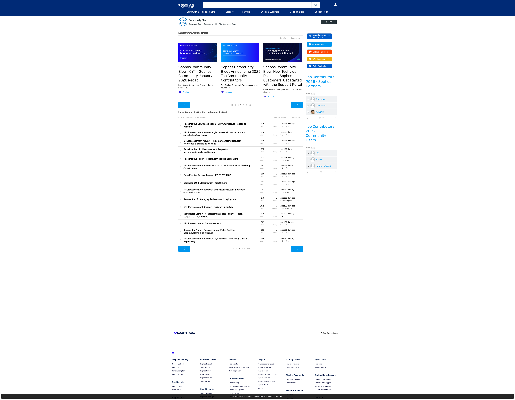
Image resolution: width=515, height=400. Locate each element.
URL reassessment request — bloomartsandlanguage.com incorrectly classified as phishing (212, 142)
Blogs (228, 12)
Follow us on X (318, 44)
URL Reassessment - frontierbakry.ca (202, 223)
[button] (316, 5)
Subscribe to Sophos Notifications (321, 36)
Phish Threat (176, 390)
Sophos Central (206, 393)
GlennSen (285, 168)
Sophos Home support (323, 379)
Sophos (186, 92)
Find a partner (234, 364)
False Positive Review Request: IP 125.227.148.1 (207, 175)
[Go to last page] (322, 117)
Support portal (263, 371)
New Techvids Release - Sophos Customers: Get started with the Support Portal (282, 78)
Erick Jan (285, 126)
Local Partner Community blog (240, 386)
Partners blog (234, 383)
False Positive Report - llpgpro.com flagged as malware (210, 158)
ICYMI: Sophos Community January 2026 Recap (195, 76)
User (335, 4)
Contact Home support (323, 383)
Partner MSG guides (236, 390)
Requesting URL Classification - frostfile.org (205, 183)
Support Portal (321, 12)
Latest (287, 123)
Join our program (235, 371)
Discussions (208, 24)
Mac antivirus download (323, 386)
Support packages (264, 367)
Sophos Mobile (177, 374)
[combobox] (257, 5)
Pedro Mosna (320, 106)
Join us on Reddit (320, 52)
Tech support (262, 388)
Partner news (234, 393)
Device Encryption (178, 371)
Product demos (320, 367)
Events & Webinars (270, 12)
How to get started (292, 364)
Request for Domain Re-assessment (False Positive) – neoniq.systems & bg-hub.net (210, 231)
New (330, 22)
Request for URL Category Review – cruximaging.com (209, 199)
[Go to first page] (319, 117)
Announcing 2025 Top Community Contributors (240, 76)
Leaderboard (291, 383)
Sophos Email (177, 386)
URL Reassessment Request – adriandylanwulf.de (208, 207)
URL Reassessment (321, 59)
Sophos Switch (205, 371)
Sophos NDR (205, 381)
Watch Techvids (319, 66)
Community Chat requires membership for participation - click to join (257, 396)
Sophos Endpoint (178, 364)
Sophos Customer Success (267, 374)
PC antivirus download (323, 390)
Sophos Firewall (206, 364)
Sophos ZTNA (205, 367)
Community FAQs (292, 367)
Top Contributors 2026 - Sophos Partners (320, 82)
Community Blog (195, 24)
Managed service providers (239, 367)
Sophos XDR (176, 367)
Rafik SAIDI (320, 112)
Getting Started (297, 12)
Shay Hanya (320, 99)
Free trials (318, 364)
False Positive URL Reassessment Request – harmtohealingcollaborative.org (205, 151)
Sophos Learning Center (266, 381)
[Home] (190, 6)
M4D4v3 (319, 160)
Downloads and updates (266, 364)
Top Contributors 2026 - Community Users (320, 133)
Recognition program (293, 379)
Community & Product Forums (201, 12)
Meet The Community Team (225, 24)
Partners (246, 12)
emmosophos (287, 160)
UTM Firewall (205, 374)
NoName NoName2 (323, 166)
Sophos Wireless (206, 378)
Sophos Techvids (264, 378)
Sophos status (263, 385)
